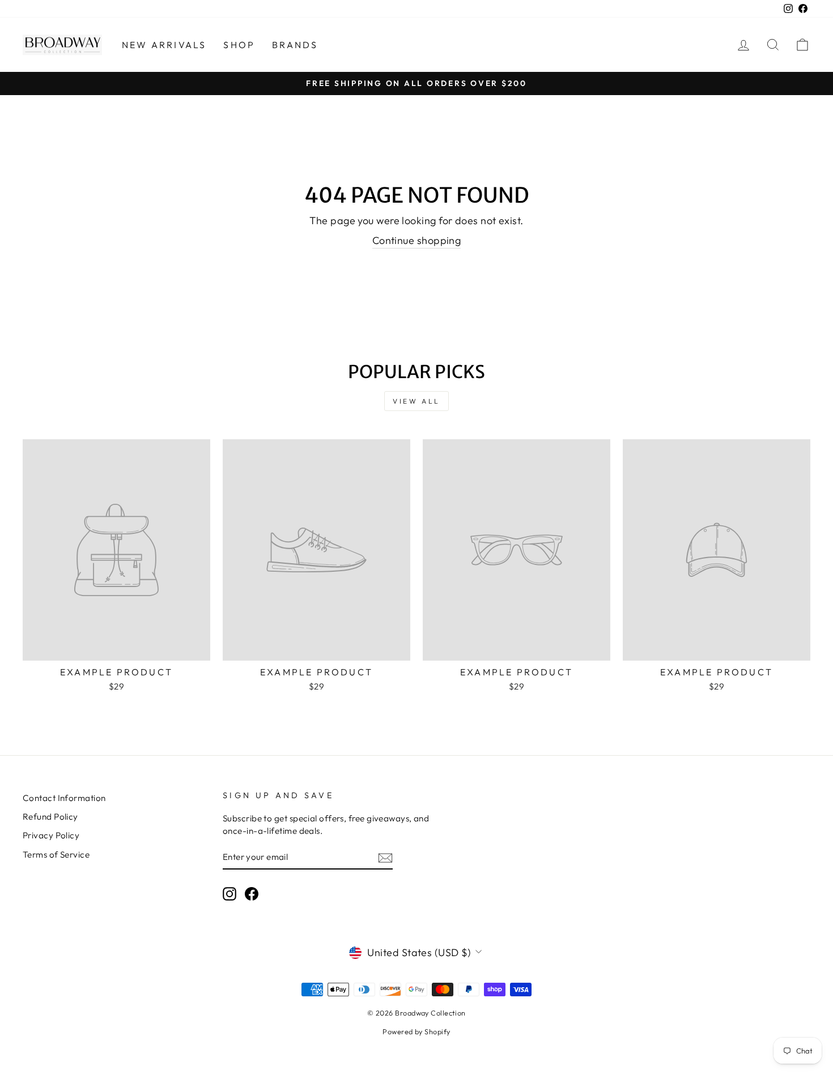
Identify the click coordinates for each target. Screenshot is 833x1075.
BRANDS (295, 44)
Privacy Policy (51, 835)
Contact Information (64, 798)
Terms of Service (56, 854)
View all (416, 401)
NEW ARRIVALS (164, 44)
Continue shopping (416, 240)
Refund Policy (50, 816)
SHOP (239, 44)
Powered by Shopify (416, 1031)
